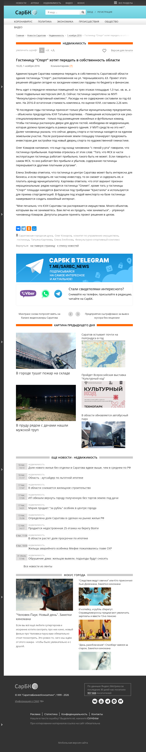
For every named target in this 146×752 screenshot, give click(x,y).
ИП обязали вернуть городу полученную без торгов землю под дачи (73, 498)
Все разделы (126, 3)
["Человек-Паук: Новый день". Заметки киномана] (44, 595)
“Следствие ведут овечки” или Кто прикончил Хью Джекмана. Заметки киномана (105, 582)
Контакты (97, 714)
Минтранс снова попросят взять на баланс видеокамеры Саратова (39, 315)
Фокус (81, 3)
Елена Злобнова (63, 239)
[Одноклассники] (29, 228)
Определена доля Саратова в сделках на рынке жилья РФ (66, 518)
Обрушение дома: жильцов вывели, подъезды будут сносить (68, 558)
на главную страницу (42, 245)
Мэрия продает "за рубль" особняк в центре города (62, 508)
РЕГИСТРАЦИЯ (105, 11)
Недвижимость (52, 3)
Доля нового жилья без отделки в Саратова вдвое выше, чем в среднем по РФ (79, 467)
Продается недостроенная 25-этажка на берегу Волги (63, 528)
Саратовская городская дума (36, 235)
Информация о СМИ (27, 701)
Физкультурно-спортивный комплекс (97, 239)
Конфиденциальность (74, 714)
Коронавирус (23, 21)
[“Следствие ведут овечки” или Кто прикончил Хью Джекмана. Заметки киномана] (106, 596)
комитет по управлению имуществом (96, 235)
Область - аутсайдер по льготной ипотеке (55, 477)
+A (47, 50)
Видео (69, 3)
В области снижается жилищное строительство (59, 488)
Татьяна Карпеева (41, 239)
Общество (111, 21)
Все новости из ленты (38, 566)
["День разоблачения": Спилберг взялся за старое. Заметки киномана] (106, 661)
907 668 (91, 693)
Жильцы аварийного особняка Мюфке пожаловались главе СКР (70, 548)
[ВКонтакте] (18, 228)
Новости (21, 3)
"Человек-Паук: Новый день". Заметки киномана (44, 617)
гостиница (23, 239)
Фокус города (74, 575)
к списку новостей (68, 245)
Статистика (50, 714)
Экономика (65, 21)
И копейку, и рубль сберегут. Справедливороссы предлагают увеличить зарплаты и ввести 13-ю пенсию (104, 612)
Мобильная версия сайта (73, 742)
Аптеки (35, 3)
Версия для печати (122, 50)
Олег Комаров (63, 235)
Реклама (35, 714)
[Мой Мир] (34, 228)
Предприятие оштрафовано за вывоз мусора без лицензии (107, 315)
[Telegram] (23, 228)
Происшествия (89, 21)
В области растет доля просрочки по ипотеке (58, 538)
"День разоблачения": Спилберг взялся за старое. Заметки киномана (103, 646)
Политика (45, 21)
